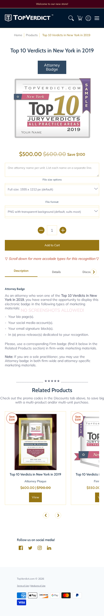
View (35, 497)
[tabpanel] (52, 324)
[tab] (21, 272)
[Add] (62, 230)
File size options (52, 179)
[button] (79, 18)
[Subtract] (41, 230)
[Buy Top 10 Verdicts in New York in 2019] (35, 442)
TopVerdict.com (26, 578)
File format (52, 202)
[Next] (93, 272)
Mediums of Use (37, 585)
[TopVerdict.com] (29, 18)
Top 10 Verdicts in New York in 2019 (35, 474)
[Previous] (46, 515)
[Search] (71, 18)
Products (32, 35)
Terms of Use (23, 585)
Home (18, 35)
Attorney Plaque (35, 481)
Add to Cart (52, 245)
